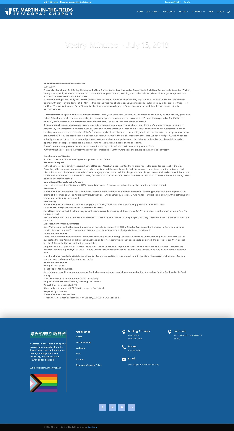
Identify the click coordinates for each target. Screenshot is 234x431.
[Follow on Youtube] (121, 407)
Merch (220, 12)
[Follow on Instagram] (112, 407)
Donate (187, 2)
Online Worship (83, 342)
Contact (80, 359)
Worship (168, 12)
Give (211, 12)
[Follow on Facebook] (102, 407)
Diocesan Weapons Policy (89, 365)
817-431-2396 (52, 2)
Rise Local (92, 427)
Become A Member (173, 2)
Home (140, 12)
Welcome (152, 12)
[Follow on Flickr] (131, 407)
